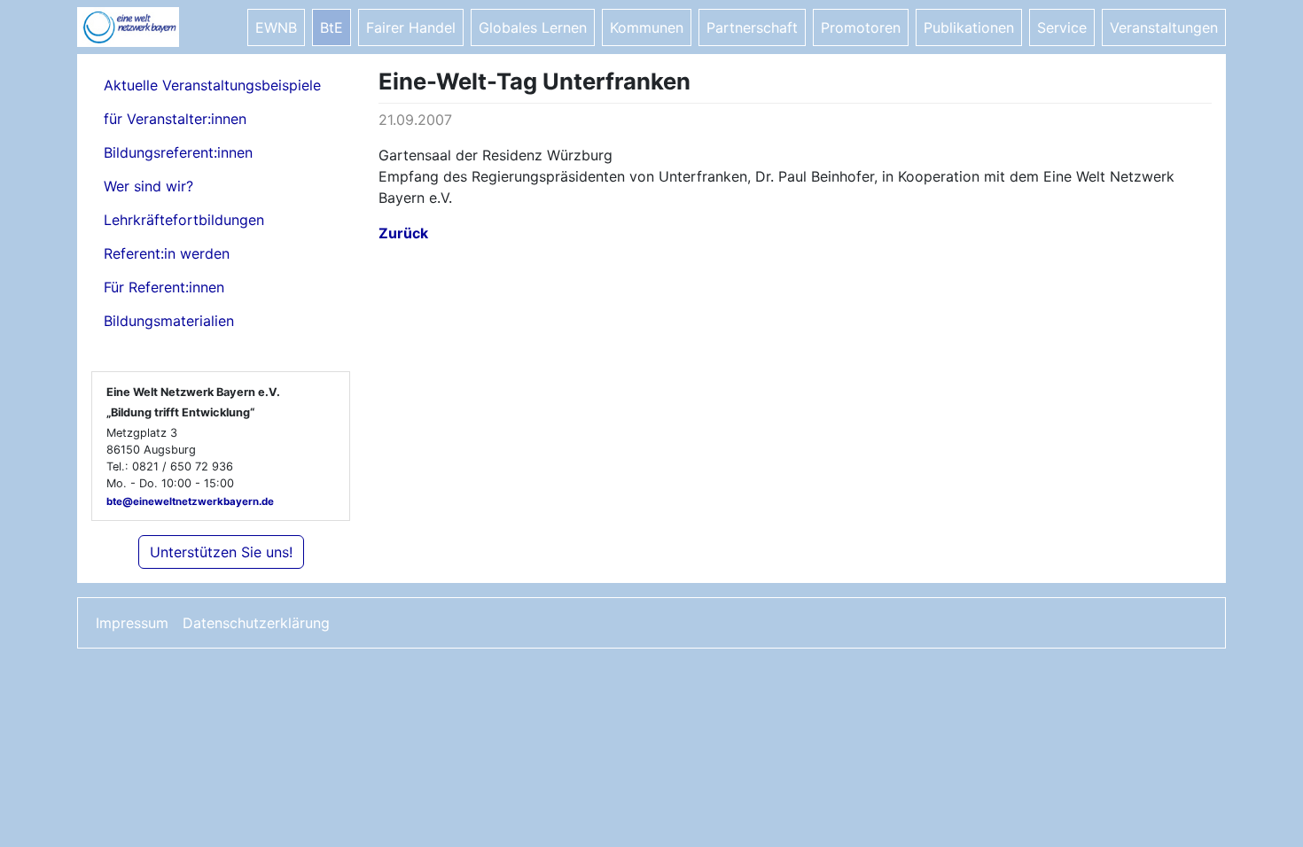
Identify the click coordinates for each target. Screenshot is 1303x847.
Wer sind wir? (148, 186)
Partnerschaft (752, 27)
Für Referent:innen (164, 287)
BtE (331, 27)
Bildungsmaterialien (169, 321)
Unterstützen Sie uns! (221, 552)
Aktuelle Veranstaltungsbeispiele (212, 85)
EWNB (276, 27)
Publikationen (969, 27)
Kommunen (646, 27)
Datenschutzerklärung (256, 623)
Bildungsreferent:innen (178, 152)
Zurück (403, 233)
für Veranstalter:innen (175, 119)
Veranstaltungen (1164, 27)
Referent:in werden (167, 253)
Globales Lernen (533, 27)
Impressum (132, 623)
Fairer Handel (411, 27)
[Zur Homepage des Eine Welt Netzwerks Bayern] (148, 27)
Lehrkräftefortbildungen (184, 220)
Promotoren (861, 27)
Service (1062, 27)
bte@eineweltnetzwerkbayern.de (190, 501)
